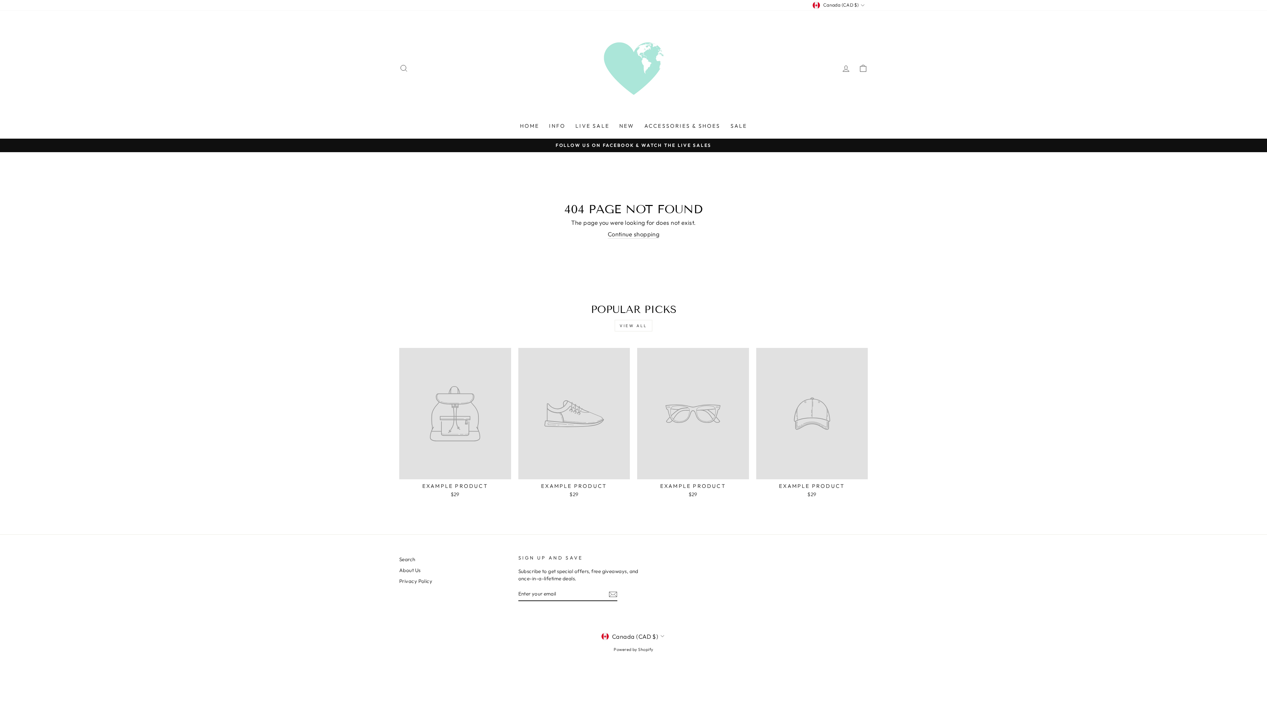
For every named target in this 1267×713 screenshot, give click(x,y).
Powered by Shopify (633, 649)
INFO (557, 125)
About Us (410, 570)
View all (633, 325)
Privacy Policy (415, 581)
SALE (739, 125)
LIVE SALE (592, 125)
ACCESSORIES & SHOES (682, 125)
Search (407, 559)
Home (529, 125)
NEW (626, 125)
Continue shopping (634, 234)
